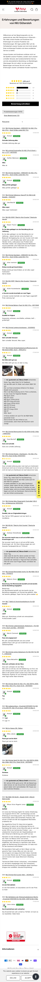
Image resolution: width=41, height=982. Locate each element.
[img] (20, 81)
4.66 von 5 (26, 81)
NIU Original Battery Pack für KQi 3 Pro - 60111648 (22, 305)
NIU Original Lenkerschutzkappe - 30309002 (20, 327)
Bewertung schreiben (20, 104)
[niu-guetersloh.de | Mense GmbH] (20, 9)
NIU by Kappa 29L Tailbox (14, 728)
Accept (28, 978)
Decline (13, 978)
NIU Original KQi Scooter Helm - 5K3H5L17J (20, 875)
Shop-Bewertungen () (11, 115)
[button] (3, 9)
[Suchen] (32, 9)
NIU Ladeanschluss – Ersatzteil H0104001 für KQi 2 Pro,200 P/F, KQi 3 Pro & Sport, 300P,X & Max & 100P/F (20, 708)
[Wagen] (36, 9)
